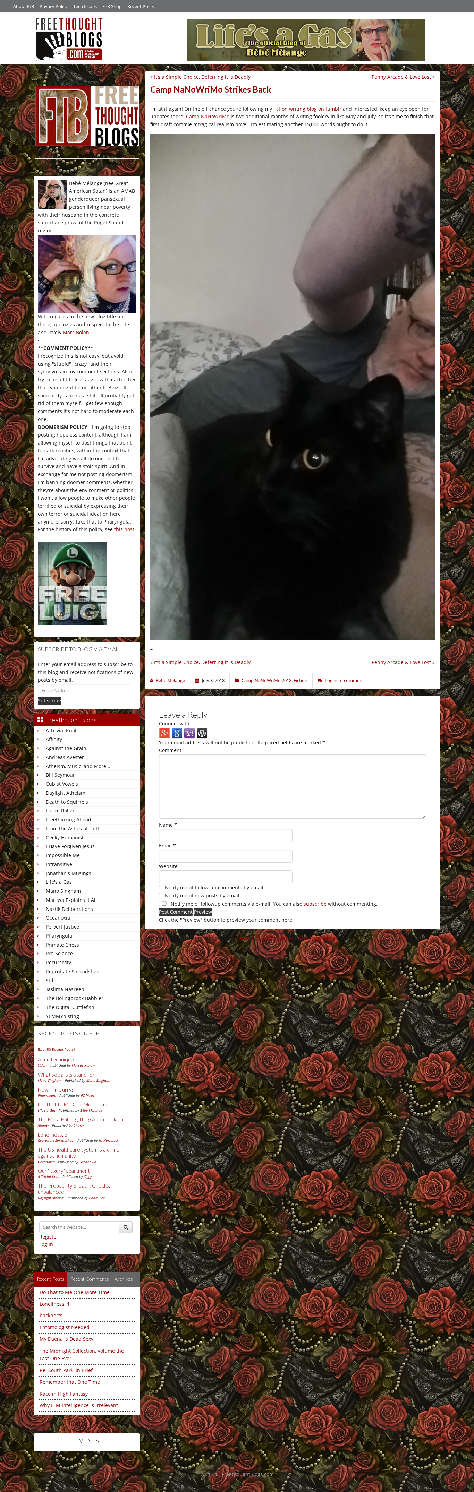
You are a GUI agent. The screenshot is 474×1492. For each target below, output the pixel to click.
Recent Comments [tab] (89, 1279)
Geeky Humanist (65, 837)
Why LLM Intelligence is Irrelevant (79, 1405)
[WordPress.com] (202, 732)
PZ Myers (88, 1095)
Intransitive (59, 864)
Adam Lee (97, 1197)
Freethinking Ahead (68, 819)
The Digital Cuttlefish (70, 1007)
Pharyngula (59, 935)
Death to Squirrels (67, 802)
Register (48, 1236)
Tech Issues (85, 6)
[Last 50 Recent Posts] (56, 1049)
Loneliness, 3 (52, 1134)
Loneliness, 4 (54, 1304)
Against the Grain (66, 748)
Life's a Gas (59, 882)
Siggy (88, 1176)
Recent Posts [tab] (51, 1279)
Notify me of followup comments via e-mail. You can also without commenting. (273, 903)
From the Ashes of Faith (73, 828)
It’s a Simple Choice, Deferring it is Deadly (202, 77)
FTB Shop (112, 6)
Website (168, 866)
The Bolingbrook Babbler (74, 998)
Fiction (300, 680)
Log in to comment (344, 680)
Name (168, 824)
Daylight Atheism (65, 793)
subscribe (315, 903)
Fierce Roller (60, 810)
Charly (79, 1125)
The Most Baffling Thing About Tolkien (80, 1119)
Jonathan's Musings (68, 873)
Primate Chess (62, 944)
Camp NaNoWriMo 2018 (266, 680)
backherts (51, 1315)
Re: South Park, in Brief (66, 1370)
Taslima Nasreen (65, 989)
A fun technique (56, 1059)
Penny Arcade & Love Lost (401, 77)
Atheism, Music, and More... (78, 766)
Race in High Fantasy (64, 1393)
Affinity (54, 739)
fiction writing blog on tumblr (307, 108)
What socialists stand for (66, 1074)
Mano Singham (63, 891)
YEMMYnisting (62, 1016)
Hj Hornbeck (109, 1140)
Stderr (53, 980)
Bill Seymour (60, 774)
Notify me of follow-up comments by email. (215, 887)
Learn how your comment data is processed (288, 938)
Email (167, 845)
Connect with (174, 723)
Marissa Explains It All (71, 900)
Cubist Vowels (62, 784)
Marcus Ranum (84, 1065)
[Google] (177, 732)
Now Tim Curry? (55, 1089)
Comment (170, 750)
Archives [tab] (124, 1279)
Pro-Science (59, 953)
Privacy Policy (54, 6)
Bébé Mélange (91, 1110)
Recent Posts (140, 6)
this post (124, 529)
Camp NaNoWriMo (207, 116)
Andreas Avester (65, 757)
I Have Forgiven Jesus (70, 846)
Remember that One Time (70, 1382)
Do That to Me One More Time (73, 1104)
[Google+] (164, 732)
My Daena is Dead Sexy (66, 1339)
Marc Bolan (76, 332)
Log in (46, 1244)
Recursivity (58, 962)
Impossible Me (63, 855)
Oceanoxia (58, 917)
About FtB (23, 6)
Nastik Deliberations (69, 909)
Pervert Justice (62, 926)
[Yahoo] (189, 732)
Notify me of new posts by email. (203, 895)
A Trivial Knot (61, 730)
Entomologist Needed (65, 1327)
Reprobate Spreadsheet (73, 971)
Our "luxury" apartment (64, 1170)
